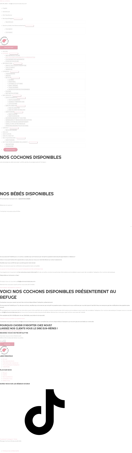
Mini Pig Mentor (7, 15)
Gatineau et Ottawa (15, 83)
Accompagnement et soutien (16, 118)
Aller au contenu (5, 1)
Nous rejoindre (11, 130)
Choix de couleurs (12, 61)
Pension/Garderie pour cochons (17, 125)
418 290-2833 (4, 3)
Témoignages (10, 73)
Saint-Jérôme (13, 85)
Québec (11, 80)
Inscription (9, 29)
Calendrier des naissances (15, 59)
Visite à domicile (11, 97)
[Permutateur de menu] (18, 19)
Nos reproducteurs (13, 55)
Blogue (8, 77)
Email (2, 341)
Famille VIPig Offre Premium (15, 123)
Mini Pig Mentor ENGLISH (17, 110)
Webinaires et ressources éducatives (19, 120)
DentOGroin (9, 22)
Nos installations (12, 93)
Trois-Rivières (13, 87)
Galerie (8, 91)
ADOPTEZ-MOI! (10, 149)
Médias (8, 75)
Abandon (9, 69)
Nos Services (7, 95)
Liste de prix (13, 103)
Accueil (5, 51)
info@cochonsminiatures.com (18, 3)
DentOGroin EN (14, 116)
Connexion (9, 32)
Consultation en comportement (17, 122)
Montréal (12, 81)
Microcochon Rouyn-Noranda (19, 89)
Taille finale (10, 67)
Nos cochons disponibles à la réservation (20, 57)
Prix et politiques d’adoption (16, 65)
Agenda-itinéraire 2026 (16, 101)
